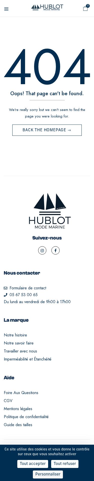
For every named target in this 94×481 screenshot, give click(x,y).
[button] (85, 9)
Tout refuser (65, 464)
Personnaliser (47, 474)
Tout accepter (33, 464)
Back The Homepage (45, 130)
